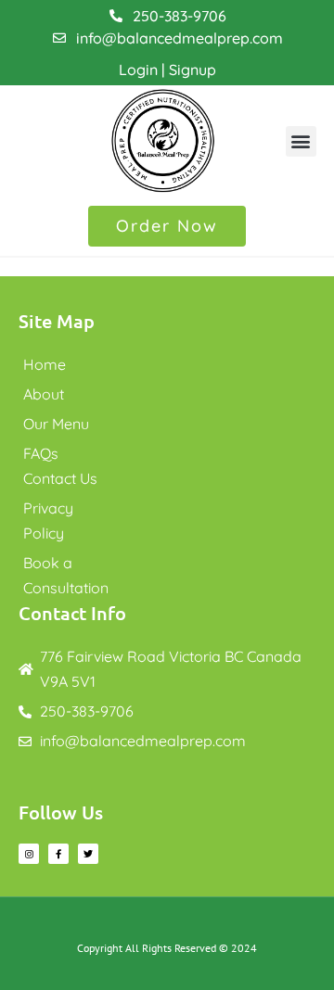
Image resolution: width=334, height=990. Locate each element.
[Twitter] (88, 854)
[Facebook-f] (58, 854)
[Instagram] (29, 854)
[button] (301, 141)
